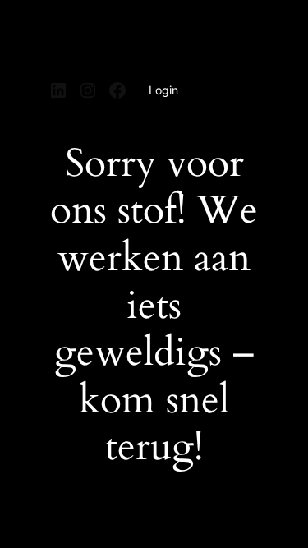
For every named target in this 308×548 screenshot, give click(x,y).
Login (163, 90)
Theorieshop (97, 35)
